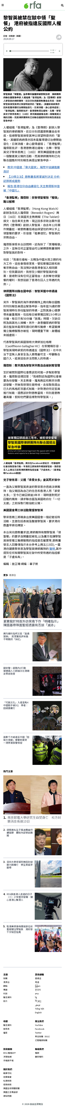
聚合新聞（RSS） (43, 1036)
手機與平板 (8, 1060)
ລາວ (37, 993)
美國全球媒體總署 (11, 1088)
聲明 (52, 548)
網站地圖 (7, 1095)
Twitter (38, 1032)
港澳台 (6, 982)
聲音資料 (7, 997)
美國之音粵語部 (10, 1092)
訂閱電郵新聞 (41, 1040)
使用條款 (7, 1084)
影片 (5, 1001)
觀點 (5, 985)
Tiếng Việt (39, 1008)
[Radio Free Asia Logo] (32, 5)
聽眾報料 (39, 1056)
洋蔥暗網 (7, 1056)
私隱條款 (7, 1080)
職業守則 (7, 1073)
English (38, 1012)
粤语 (37, 982)
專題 (5, 989)
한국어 (38, 989)
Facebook (39, 1028)
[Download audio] (59, 50)
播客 (5, 1032)
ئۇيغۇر (37, 1004)
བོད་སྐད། (38, 1001)
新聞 (5, 978)
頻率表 (6, 1028)
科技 (5, 993)
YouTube (39, 1025)
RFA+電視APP (9, 1052)
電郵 (37, 1052)
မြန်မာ (37, 985)
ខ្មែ (36, 997)
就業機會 (7, 1076)
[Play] (7, 51)
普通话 (38, 978)
